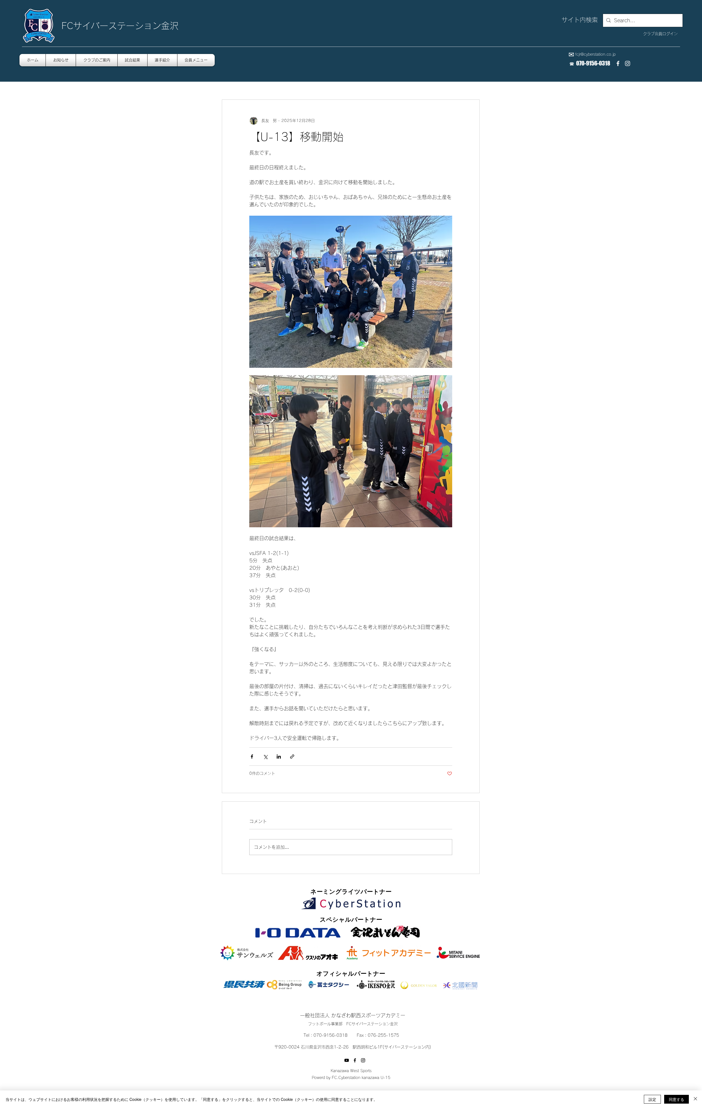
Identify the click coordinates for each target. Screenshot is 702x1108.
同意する (676, 1099)
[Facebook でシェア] (251, 756)
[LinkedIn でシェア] (278, 756)
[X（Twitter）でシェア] (265, 756)
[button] (196, 60)
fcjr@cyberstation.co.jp (595, 54)
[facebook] (618, 63)
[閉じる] (695, 1099)
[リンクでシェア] (292, 756)
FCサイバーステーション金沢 (120, 25)
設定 (652, 1099)
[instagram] (627, 63)
